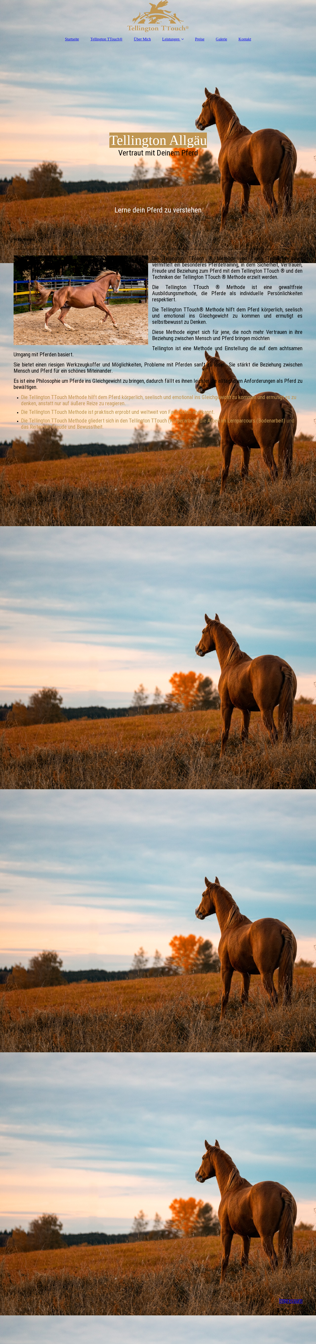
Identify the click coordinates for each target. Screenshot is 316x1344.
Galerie (221, 39)
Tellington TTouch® (106, 39)
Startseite (72, 39)
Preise (199, 39)
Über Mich (142, 39)
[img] (158, 16)
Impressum (290, 1300)
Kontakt (244, 39)
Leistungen (170, 39)
